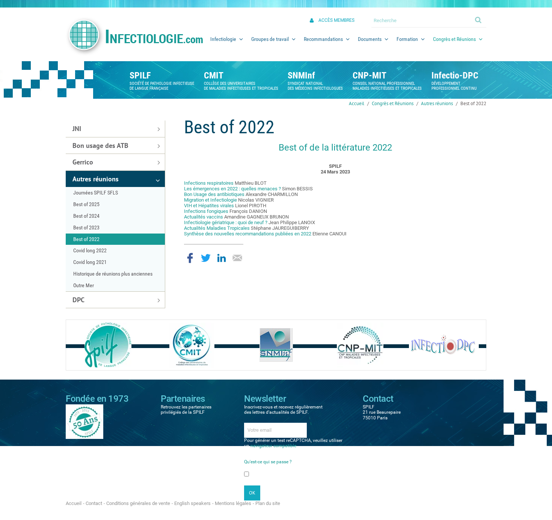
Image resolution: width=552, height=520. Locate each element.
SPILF (140, 75)
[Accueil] (134, 36)
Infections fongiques (206, 211)
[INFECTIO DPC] (444, 345)
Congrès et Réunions (392, 103)
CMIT (213, 75)
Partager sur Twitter (206, 258)
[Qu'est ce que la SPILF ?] (107, 345)
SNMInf (301, 75)
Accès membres (336, 20)
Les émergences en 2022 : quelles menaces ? (232, 188)
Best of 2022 (473, 103)
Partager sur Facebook (190, 258)
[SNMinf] (276, 345)
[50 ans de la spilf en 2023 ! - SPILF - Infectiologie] (84, 421)
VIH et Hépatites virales (209, 205)
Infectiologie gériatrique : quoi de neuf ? (226, 222)
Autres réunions (437, 103)
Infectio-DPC (454, 75)
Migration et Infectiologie (210, 200)
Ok (478, 19)
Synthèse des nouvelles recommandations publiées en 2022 (247, 234)
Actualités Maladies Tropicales (217, 228)
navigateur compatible (273, 445)
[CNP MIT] (360, 345)
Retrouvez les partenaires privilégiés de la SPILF (186, 409)
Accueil (356, 103)
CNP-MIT (369, 75)
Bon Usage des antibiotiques (214, 194)
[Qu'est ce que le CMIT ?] (191, 345)
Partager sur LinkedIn (222, 258)
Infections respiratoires (209, 183)
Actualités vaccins (203, 217)
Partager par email (237, 258)
